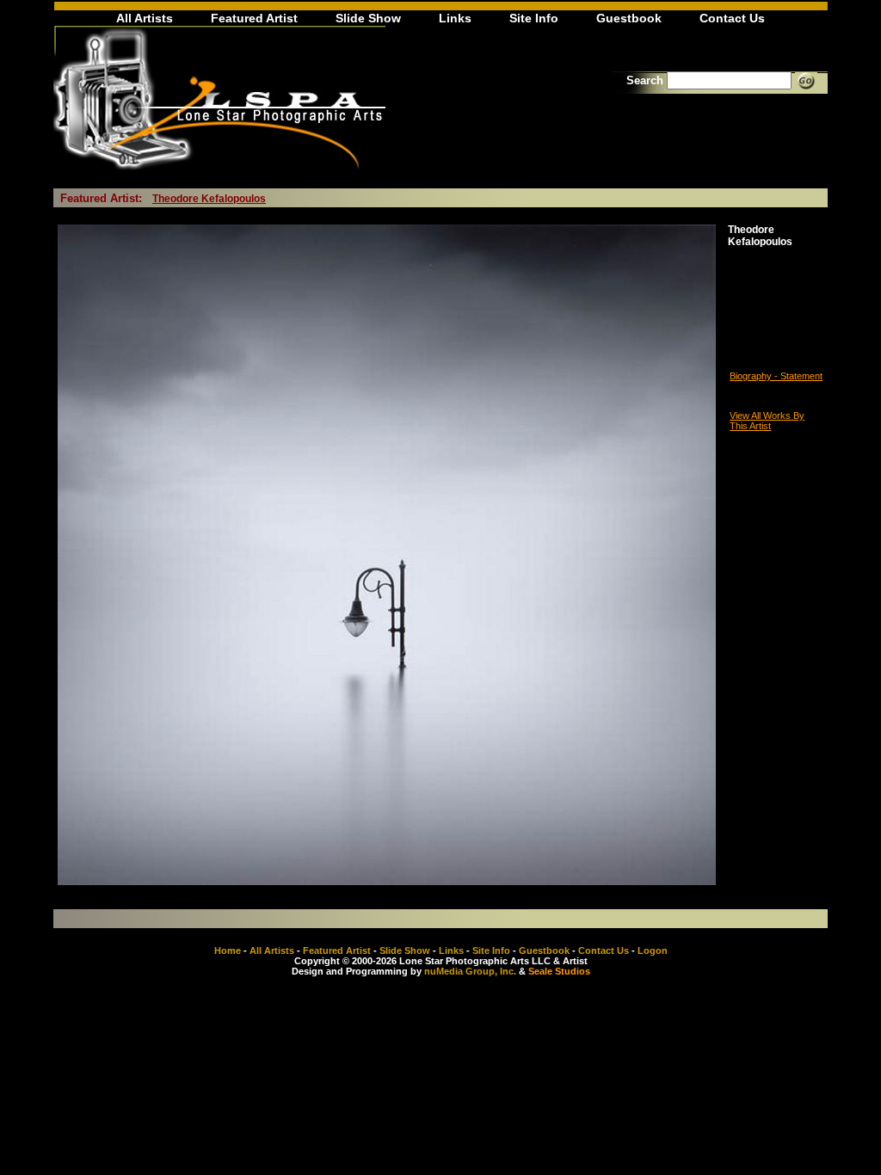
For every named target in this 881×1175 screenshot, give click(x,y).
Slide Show (368, 18)
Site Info (533, 18)
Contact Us (732, 18)
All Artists (144, 18)
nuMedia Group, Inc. (470, 971)
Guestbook (629, 18)
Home (227, 950)
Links (455, 18)
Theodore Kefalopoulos (209, 199)
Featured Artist (254, 18)
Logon (653, 950)
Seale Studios (559, 971)
